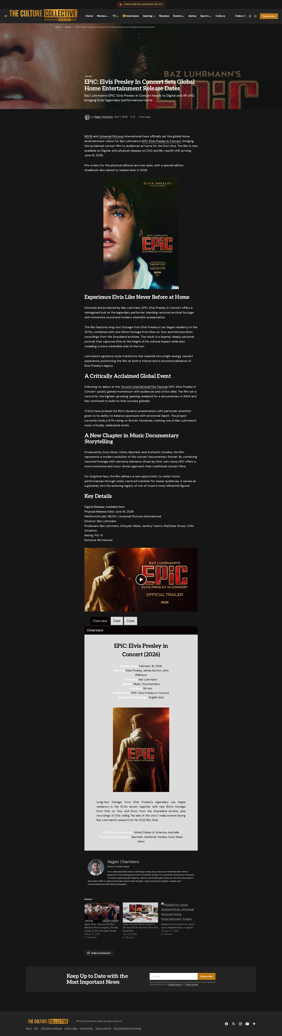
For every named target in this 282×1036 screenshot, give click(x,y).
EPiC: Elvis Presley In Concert (161, 141)
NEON (88, 136)
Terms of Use (192, 984)
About (29, 1028)
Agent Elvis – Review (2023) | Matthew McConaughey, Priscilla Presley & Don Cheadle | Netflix (101, 927)
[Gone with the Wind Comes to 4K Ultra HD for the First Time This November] (140, 912)
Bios (36, 1028)
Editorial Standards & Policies (127, 1028)
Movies (68, 27)
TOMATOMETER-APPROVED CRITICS (143, 4)
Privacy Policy (174, 984)
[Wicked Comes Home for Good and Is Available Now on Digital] (179, 912)
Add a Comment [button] (101, 953)
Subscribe (269, 15)
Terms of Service (103, 1028)
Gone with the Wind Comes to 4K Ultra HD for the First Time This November (140, 927)
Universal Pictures (111, 136)
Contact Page (70, 1028)
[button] (6, 16)
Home (58, 27)
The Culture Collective (51, 1028)
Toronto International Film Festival (144, 387)
